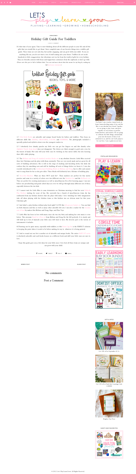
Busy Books (64, 2)
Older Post (81, 264)
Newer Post (25, 264)
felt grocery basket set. (73, 205)
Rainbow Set (70, 178)
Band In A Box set (38, 217)
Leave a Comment (53, 43)
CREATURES (43, 139)
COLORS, (52, 139)
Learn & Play (89, 2)
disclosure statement (54, 65)
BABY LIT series (84, 233)
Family (101, 2)
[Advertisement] (109, 62)
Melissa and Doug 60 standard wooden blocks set (40, 158)
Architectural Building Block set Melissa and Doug (54, 169)
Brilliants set (85, 178)
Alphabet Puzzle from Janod (27, 149)
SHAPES (34, 139)
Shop (53, 2)
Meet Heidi (42, 2)
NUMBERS (64, 139)
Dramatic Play (76, 2)
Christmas (54, 35)
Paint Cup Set (67, 226)
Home (33, 2)
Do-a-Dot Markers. (26, 175)
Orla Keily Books (26, 137)
